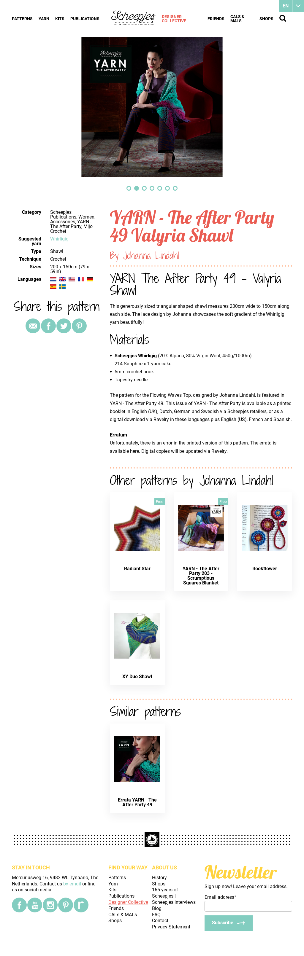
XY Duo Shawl (137, 676)
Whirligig (59, 239)
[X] (63, 325)
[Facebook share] (48, 325)
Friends (216, 18)
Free (159, 501)
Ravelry (161, 419)
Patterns (22, 18)
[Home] (133, 18)
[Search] (282, 18)
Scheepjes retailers (247, 411)
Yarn (44, 18)
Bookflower (264, 568)
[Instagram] (50, 905)
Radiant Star (137, 568)
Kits (59, 18)
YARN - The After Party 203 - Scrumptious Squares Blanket (201, 576)
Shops (266, 18)
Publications (84, 18)
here (134, 451)
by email (72, 884)
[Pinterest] (79, 325)
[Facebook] (19, 905)
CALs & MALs (237, 18)
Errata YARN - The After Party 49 (137, 802)
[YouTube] (34, 905)
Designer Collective (174, 18)
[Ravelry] (81, 905)
